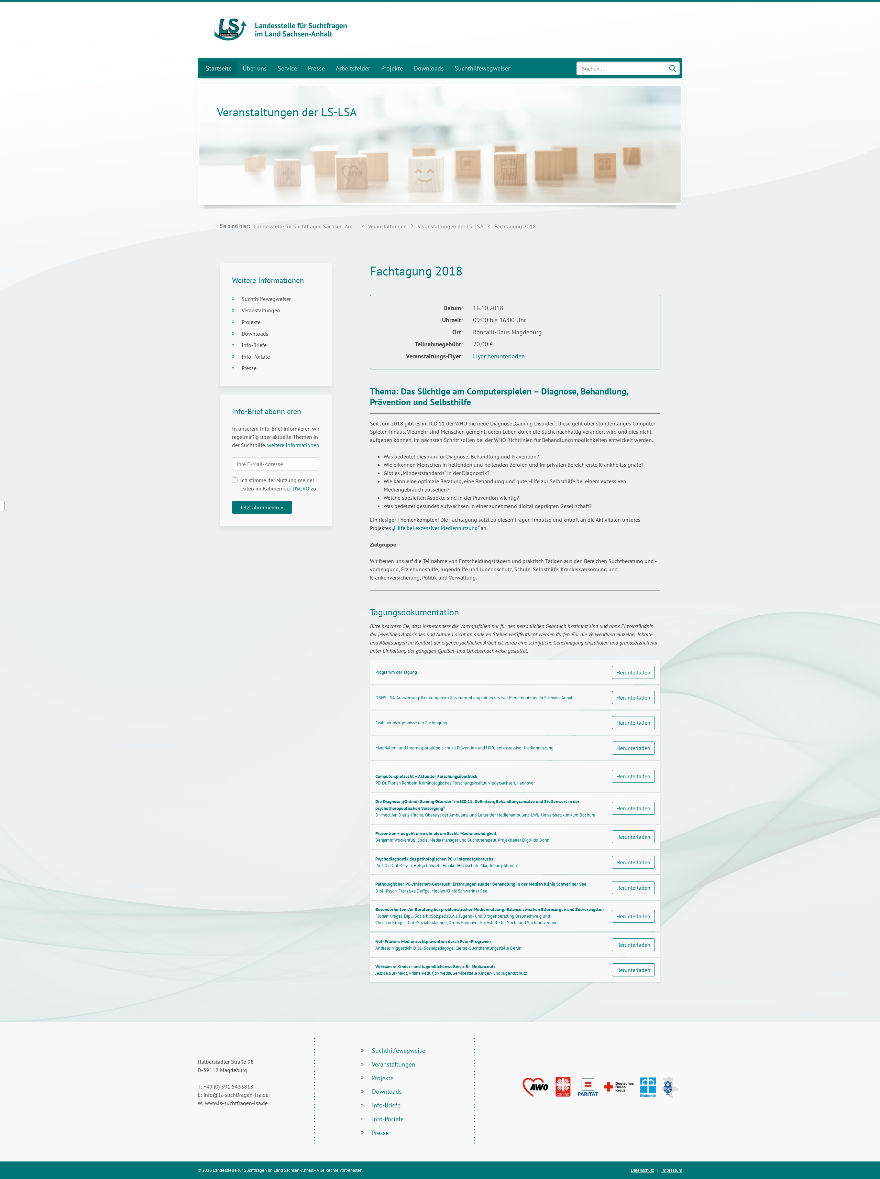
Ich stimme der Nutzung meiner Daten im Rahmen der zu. (278, 484)
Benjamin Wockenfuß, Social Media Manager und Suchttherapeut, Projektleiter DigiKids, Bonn (462, 837)
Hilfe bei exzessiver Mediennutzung (436, 527)
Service (287, 68)
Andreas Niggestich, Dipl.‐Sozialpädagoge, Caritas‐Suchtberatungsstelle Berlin (448, 945)
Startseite (219, 68)
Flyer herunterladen (499, 356)
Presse (316, 68)
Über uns (255, 68)
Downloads (429, 68)
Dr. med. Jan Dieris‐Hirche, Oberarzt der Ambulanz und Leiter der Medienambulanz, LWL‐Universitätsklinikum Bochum (485, 808)
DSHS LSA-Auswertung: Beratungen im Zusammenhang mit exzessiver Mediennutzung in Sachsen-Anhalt (474, 698)
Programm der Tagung (396, 672)
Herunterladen (633, 672)
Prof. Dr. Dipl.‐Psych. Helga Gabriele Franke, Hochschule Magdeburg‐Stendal (446, 862)
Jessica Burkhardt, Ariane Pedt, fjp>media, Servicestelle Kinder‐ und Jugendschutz (451, 970)
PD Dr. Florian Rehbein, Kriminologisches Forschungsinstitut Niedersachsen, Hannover (455, 780)
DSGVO (301, 488)
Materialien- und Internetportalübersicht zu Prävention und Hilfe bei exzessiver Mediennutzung (464, 748)
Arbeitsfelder (353, 68)
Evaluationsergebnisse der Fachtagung (411, 723)
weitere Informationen (293, 445)
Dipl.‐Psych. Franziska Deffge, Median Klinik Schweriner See (480, 887)
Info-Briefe (254, 345)
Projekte (392, 68)
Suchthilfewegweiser (482, 68)
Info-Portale (256, 356)
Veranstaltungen (261, 310)
